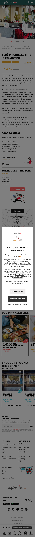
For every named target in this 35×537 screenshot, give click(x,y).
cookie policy (19, 274)
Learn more (17, 291)
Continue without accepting (17, 304)
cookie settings (18, 277)
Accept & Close (17, 299)
